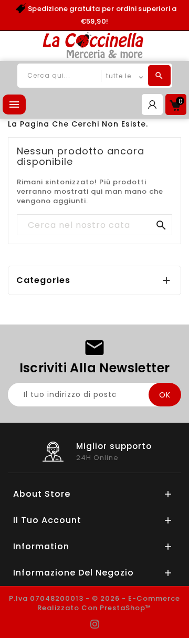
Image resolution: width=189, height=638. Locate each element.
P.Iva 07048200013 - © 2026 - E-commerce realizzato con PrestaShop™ (94, 603)
